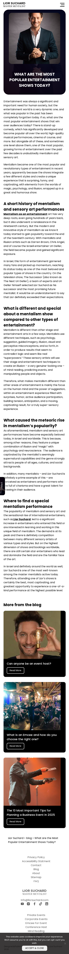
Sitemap (36, 877)
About (36, 873)
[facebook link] (34, 904)
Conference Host (36, 927)
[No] (65, 943)
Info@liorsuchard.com (34, 900)
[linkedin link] (47, 904)
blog (29, 838)
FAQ (36, 881)
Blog (36, 869)
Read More (15, 670)
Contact (36, 865)
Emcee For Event (36, 923)
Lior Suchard (22, 519)
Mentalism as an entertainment (25, 214)
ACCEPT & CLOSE (34, 948)
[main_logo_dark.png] (14, 4)
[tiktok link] (41, 904)
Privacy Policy (36, 857)
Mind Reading (36, 931)
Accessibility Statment (36, 861)
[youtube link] (22, 904)
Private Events (36, 915)
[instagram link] (28, 904)
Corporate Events (36, 919)
